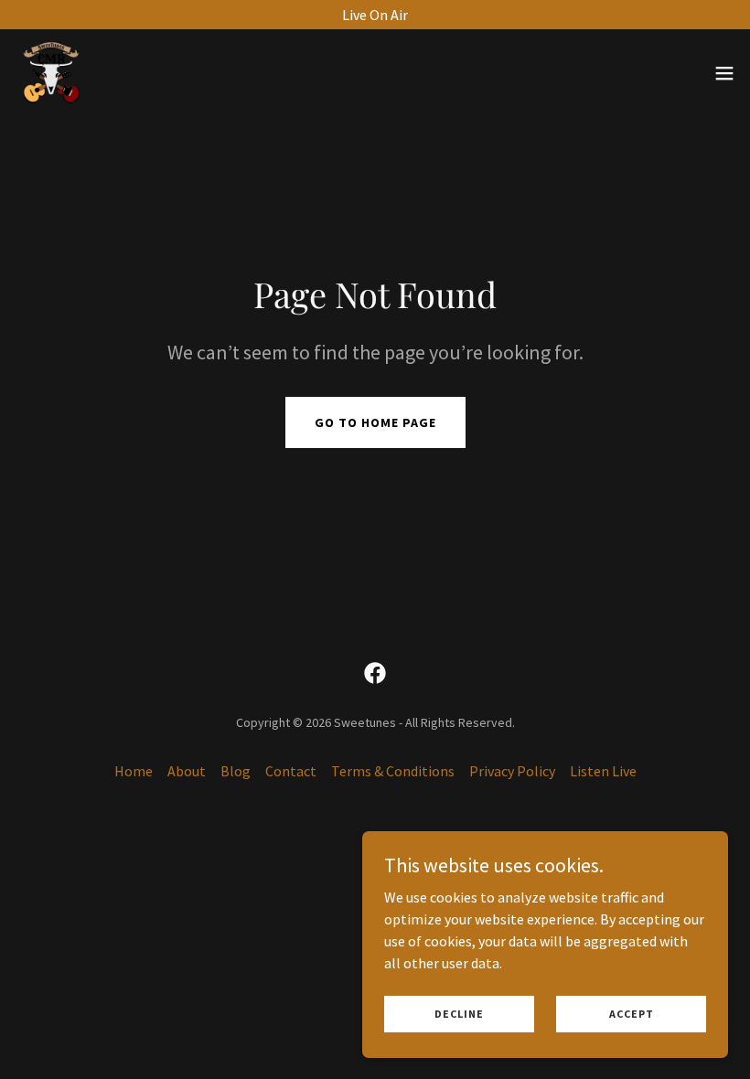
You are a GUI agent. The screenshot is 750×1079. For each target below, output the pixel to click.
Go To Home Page (375, 422)
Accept (631, 1013)
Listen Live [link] (603, 771)
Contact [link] (290, 771)
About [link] (186, 771)
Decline (459, 1013)
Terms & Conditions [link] (393, 771)
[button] (724, 73)
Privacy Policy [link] (512, 771)
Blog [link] (235, 771)
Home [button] (133, 771)
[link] (51, 73)
